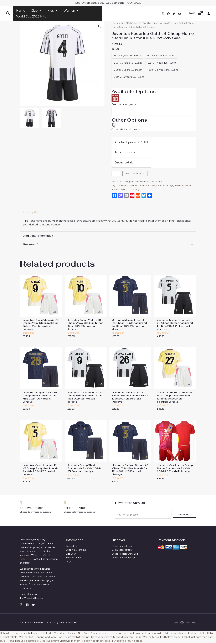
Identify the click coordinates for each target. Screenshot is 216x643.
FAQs (68, 561)
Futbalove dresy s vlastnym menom (59, 640)
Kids (50, 10)
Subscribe (184, 514)
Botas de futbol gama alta (15, 633)
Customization (124, 104)
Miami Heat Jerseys (65, 633)
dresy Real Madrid (176, 633)
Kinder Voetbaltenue (147, 637)
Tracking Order (73, 557)
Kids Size (117, 49)
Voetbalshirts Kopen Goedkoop (37, 637)
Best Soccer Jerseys (122, 550)
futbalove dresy (170, 637)
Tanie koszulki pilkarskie (22, 640)
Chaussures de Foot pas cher (128, 633)
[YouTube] (179, 13)
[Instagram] (162, 13)
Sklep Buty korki (42, 633)
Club (34, 10)
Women (69, 10)
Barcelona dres (155, 633)
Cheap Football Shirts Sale (125, 554)
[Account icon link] (208, 13)
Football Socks (128, 129)
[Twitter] (174, 13)
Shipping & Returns (76, 550)
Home (20, 10)
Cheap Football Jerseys (123, 557)
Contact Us (71, 546)
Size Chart (71, 554)
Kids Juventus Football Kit (141, 23)
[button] (99, 26)
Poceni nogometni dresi (96, 640)
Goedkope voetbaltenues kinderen (112, 637)
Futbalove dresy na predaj (127, 640)
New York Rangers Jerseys (93, 633)
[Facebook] (168, 13)
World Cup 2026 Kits (31, 16)
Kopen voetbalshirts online (73, 637)
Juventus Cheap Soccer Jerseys (156, 185)
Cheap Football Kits (128, 185)
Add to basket (135, 173)
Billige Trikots (197, 633)
